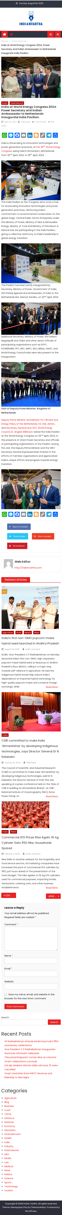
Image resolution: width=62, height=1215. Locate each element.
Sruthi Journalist (33, 649)
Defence (9, 1118)
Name (8, 955)
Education (10, 1130)
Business (9, 1106)
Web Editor (26, 122)
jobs (6, 1154)
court (7, 1110)
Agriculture (8, 632)
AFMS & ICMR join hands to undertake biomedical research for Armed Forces (54, 896)
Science (8, 1178)
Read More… (52, 687)
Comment (11, 924)
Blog (6, 1102)
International (17, 103)
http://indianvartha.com (28, 567)
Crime (7, 1114)
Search (5, 1017)
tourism (8, 1190)
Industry (8, 1146)
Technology (11, 1186)
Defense (9, 1122)
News (36, 632)
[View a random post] (58, 34)
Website (9, 981)
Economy (9, 1126)
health (8, 1138)
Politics (8, 1174)
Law (6, 1162)
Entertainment (12, 1134)
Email (8, 968)
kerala (28, 632)
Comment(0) (40, 122)
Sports (7, 1182)
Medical (8, 1166)
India (4, 103)
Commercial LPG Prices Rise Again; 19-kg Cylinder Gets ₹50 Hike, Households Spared (30, 842)
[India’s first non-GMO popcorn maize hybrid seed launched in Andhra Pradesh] (31, 607)
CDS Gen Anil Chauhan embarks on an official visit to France (10, 895)
